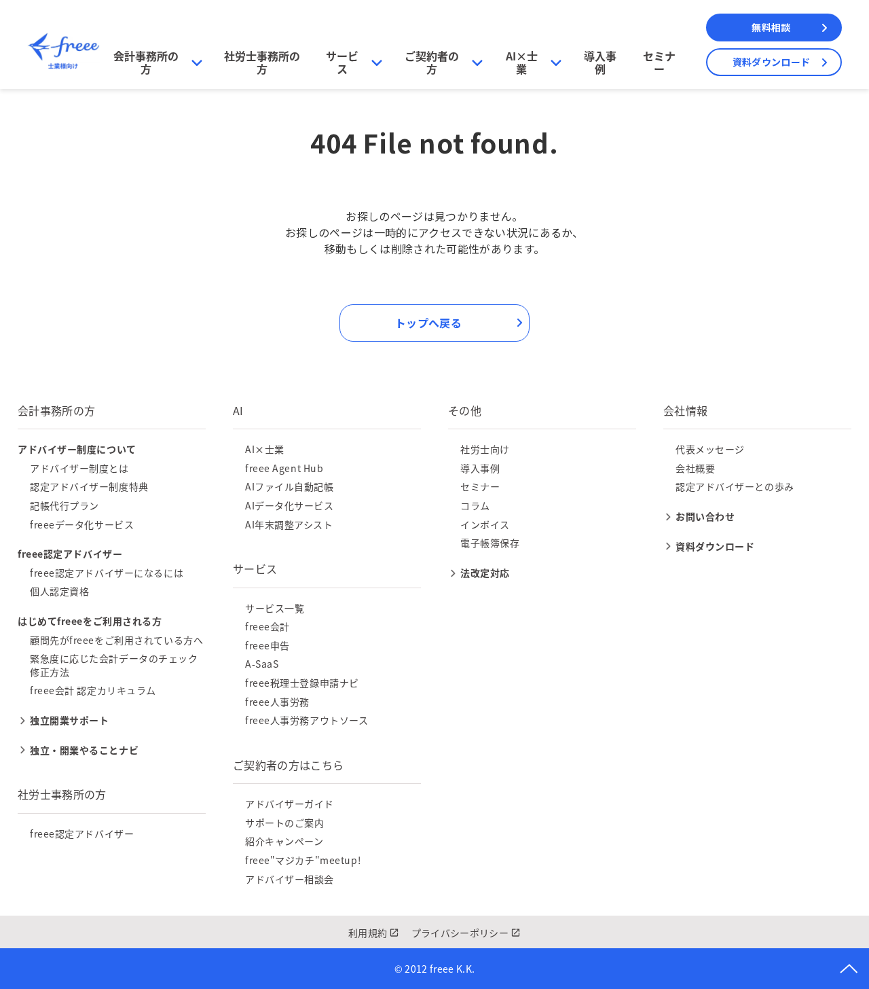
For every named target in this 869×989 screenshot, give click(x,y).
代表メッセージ (710, 449)
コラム (475, 505)
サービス (342, 62)
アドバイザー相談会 (289, 879)
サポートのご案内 (284, 822)
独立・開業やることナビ (84, 750)
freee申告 (267, 645)
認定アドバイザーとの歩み (735, 486)
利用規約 (367, 932)
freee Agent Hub (284, 468)
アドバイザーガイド (289, 803)
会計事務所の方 (146, 62)
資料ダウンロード (771, 62)
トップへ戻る (428, 322)
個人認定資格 (59, 591)
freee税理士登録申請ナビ (302, 682)
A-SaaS (261, 663)
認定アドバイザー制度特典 (89, 486)
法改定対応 (485, 572)
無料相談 (771, 27)
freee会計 (267, 626)
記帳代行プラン (64, 505)
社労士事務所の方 (262, 62)
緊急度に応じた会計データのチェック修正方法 (114, 665)
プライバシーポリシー (460, 932)
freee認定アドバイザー (82, 833)
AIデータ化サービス (289, 505)
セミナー (659, 62)
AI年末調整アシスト (289, 524)
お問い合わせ (705, 516)
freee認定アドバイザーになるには (106, 572)
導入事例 (600, 62)
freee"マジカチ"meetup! (303, 860)
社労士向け (485, 449)
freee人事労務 (277, 701)
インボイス (485, 524)
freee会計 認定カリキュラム (93, 690)
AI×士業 (522, 62)
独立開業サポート (69, 720)
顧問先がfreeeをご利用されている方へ (116, 640)
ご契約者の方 (432, 62)
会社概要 (695, 468)
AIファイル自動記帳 (289, 486)
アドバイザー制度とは (79, 468)
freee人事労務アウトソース (306, 720)
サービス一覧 (274, 608)
